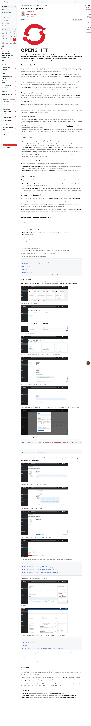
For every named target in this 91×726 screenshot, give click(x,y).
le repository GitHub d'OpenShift (68, 697)
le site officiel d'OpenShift (58, 693)
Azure (71, 125)
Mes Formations (6, 15)
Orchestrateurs (33, 5)
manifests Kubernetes (46, 661)
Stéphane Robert (30, 11)
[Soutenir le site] (88, 363)
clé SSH (29, 407)
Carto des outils (6, 25)
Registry (29, 151)
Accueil (4, 9)
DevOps (33, 674)
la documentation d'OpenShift (69, 695)
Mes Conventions (6, 17)
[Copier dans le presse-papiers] (81, 262)
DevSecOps (5, 2)
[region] (51, 442)
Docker (74, 74)
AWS (68, 125)
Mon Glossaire (5, 23)
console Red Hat (24, 283)
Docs (22, 5)
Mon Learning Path (6, 12)
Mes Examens (5, 20)
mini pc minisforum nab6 (67, 221)
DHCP (30, 250)
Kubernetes (32, 76)
